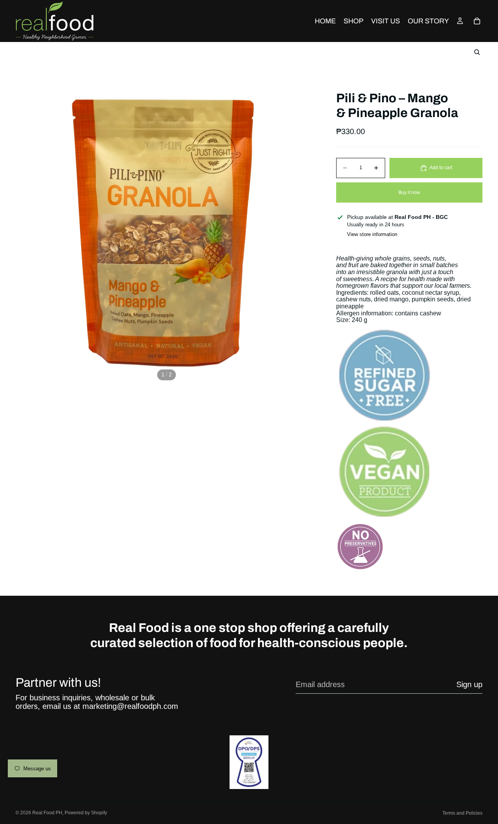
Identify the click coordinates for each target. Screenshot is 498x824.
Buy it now (409, 192)
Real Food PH (47, 812)
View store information (372, 234)
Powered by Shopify (86, 812)
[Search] (477, 52)
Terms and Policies (462, 813)
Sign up (469, 684)
